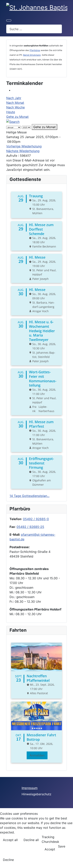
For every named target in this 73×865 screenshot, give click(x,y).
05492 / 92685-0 (36, 519)
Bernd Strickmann (32, 55)
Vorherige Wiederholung (24, 146)
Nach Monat (15, 103)
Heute (10, 112)
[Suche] (12, 121)
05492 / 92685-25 (30, 527)
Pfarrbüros (35, 50)
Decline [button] (8, 860)
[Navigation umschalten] (8, 20)
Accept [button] (50, 849)
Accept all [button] (10, 840)
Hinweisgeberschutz (36, 794)
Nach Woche (15, 107)
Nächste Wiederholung (23, 151)
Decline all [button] (31, 840)
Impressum (30, 788)
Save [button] (61, 846)
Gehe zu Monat (17, 117)
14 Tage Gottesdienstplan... (29, 496)
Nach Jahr (13, 98)
